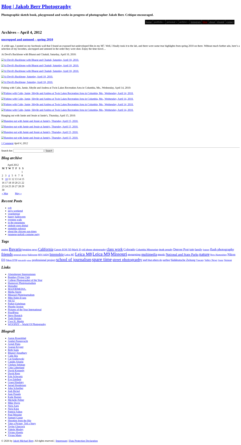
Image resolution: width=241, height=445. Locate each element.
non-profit (22, 260)
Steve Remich (15, 315)
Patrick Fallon (15, 411)
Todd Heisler (14, 318)
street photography (127, 259)
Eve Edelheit (14, 379)
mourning (134, 254)
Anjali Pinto (14, 344)
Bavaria (15, 249)
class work (115, 249)
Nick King (13, 408)
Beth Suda (13, 350)
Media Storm (14, 292)
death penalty (166, 249)
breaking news (29, 249)
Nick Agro (13, 405)
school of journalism (73, 259)
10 (6, 179)
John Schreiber (15, 388)
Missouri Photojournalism (21, 294)
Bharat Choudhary (17, 352)
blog (205, 22)
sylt (9, 207)
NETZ (11, 300)
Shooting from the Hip (19, 420)
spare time (102, 259)
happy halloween (17, 216)
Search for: (7, 150)
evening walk (15, 219)
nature (204, 254)
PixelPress (13, 312)
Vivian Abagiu (15, 432)
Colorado (129, 249)
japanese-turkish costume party (24, 234)
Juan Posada (14, 394)
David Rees (14, 373)
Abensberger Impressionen (22, 274)
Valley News (210, 260)
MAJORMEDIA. (17, 289)
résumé (220, 22)
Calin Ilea (13, 355)
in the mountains (16, 222)
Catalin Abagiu (15, 361)
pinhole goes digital (18, 225)
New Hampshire (218, 254)
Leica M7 (69, 254)
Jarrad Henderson (17, 385)
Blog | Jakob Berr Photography (36, 6)
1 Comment (7, 143)
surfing (166, 260)
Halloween (32, 255)
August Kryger (15, 347)
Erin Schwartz (15, 376)
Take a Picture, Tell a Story (22, 423)
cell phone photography (93, 249)
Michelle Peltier (16, 400)
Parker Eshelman (16, 303)
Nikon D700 (11, 260)
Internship (57, 254)
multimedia (149, 254)
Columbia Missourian (147, 249)
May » (18, 193)
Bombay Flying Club (19, 277)
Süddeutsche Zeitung (183, 260)
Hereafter (13, 286)
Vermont (228, 260)
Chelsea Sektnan (16, 364)
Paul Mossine (15, 414)
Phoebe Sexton (15, 306)
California (45, 249)
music (161, 254)
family (198, 249)
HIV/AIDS (43, 254)
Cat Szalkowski (16, 358)
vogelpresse (14, 213)
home (149, 22)
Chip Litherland (16, 367)
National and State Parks (182, 254)
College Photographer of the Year (25, 280)
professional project (43, 260)
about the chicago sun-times (22, 231)
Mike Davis (14, 403)
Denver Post (181, 249)
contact (230, 22)
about (212, 22)
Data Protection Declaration (83, 440)
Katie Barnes (14, 397)
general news (20, 254)
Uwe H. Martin (16, 321)
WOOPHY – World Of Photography (27, 324)
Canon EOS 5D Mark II (67, 249)
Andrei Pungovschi (18, 341)
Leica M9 (101, 254)
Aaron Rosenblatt (17, 338)
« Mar (5, 193)
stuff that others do (152, 260)
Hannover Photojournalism (22, 283)
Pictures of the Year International (24, 309)
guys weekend (15, 210)
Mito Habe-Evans (17, 297)
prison (29, 260)
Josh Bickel (14, 391)
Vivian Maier (14, 435)
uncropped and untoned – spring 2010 (27, 39)
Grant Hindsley (16, 382)
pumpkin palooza (17, 228)
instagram (196, 22)
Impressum (61, 440)
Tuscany (200, 260)
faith (191, 249)
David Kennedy (16, 370)
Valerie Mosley (15, 429)
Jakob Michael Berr (23, 440)
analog (4, 249)
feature (206, 249)
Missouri (119, 254)
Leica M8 (83, 254)
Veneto (220, 260)
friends (7, 254)
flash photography (222, 249)
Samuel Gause (15, 417)
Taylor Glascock (16, 426)
